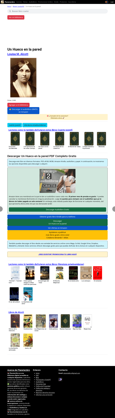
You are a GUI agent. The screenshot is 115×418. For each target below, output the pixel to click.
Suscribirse (72, 2)
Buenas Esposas (65, 329)
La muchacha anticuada (13, 349)
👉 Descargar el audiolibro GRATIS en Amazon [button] (23, 110)
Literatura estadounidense (35, 125)
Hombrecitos (28, 329)
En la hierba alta (73, 281)
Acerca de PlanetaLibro (18, 370)
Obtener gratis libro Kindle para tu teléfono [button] (57, 216)
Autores (19, 2)
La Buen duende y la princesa (88, 147)
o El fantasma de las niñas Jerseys (29, 147)
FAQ (37, 375)
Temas (25, 2)
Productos (63, 2)
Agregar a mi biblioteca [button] (18, 105)
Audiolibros (33, 2)
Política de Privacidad (43, 386)
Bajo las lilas (77, 329)
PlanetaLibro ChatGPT (43, 380)
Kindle (56, 2)
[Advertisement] (57, 33)
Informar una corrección (44, 395)
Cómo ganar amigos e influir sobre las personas (30, 282)
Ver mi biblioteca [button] (16, 17)
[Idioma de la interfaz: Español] (106, 2)
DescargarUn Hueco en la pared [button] (57, 222)
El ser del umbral (14, 302)
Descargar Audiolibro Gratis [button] (57, 209)
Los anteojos (86, 281)
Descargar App (41, 384)
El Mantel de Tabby (74, 146)
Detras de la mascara (13, 329)
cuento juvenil (14, 125)
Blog (37, 378)
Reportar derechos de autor (45, 393)
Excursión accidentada (13, 147)
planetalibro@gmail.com (71, 373)
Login (112, 2)
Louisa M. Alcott (17, 54)
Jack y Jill (28, 348)
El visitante (97, 281)
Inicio (9, 6)
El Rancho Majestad (56, 281)
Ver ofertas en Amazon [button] (57, 228)
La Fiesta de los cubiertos (58, 147)
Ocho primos (53, 329)
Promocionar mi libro (45, 2)
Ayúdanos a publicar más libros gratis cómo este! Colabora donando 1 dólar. (57, 235)
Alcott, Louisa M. (18, 6)
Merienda (102, 146)
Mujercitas (87, 329)
